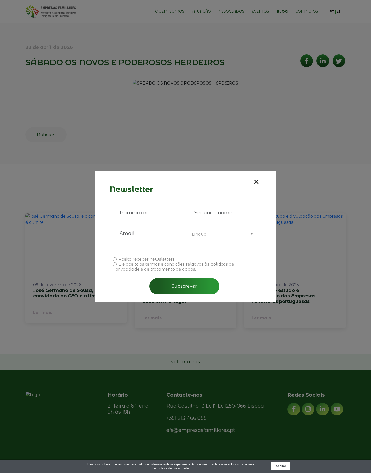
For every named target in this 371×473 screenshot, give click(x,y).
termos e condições (165, 264)
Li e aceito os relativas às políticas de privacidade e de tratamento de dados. (174, 267)
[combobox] (221, 234)
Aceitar (281, 466)
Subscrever (184, 286)
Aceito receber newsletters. (146, 259)
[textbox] (221, 234)
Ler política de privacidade (170, 468)
